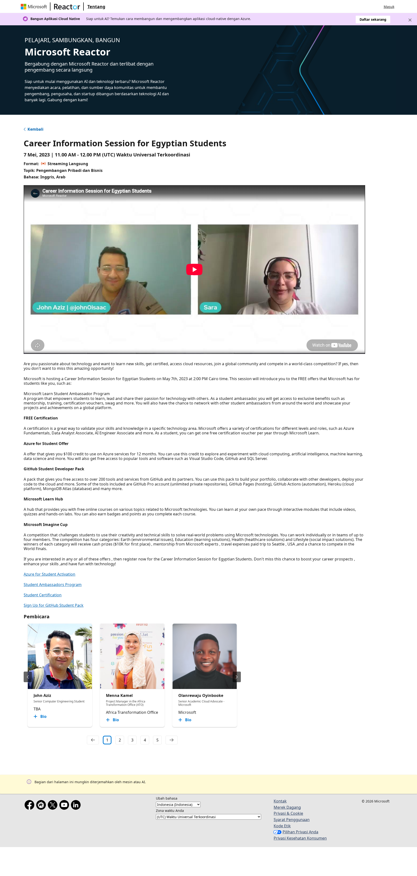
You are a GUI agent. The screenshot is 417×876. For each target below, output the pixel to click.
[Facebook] (30, 806)
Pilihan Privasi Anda (300, 832)
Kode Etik (282, 826)
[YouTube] (65, 806)
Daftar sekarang (373, 19)
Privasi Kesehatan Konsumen (300, 838)
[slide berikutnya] (237, 677)
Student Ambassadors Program (53, 584)
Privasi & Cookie (288, 813)
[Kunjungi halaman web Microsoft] (35, 6)
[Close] (410, 20)
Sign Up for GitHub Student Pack (53, 605)
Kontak (280, 801)
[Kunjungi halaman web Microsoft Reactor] (67, 6)
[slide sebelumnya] (28, 677)
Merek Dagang (287, 807)
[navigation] (93, 740)
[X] (53, 806)
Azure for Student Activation (49, 574)
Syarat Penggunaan (292, 819)
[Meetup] (42, 806)
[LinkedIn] (77, 806)
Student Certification (43, 595)
